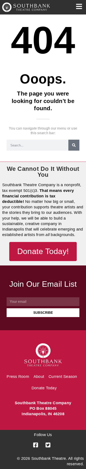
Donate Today (44, 388)
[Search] (73, 145)
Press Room (18, 376)
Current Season (63, 376)
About (39, 376)
